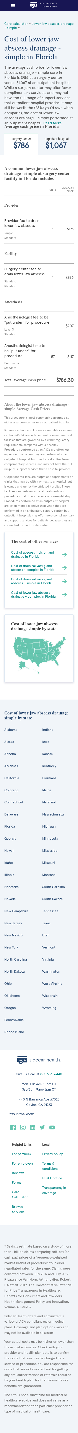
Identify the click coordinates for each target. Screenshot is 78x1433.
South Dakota (52, 899)
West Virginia (52, 983)
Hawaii (9, 850)
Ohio (8, 983)
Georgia (10, 838)
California (11, 778)
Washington (51, 971)
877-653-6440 (51, 1074)
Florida (9, 826)
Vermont (48, 947)
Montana (48, 875)
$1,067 (56, 143)
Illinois (9, 875)
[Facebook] (13, 1129)
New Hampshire (16, 911)
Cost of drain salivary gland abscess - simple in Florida (31, 581)
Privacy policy (52, 1154)
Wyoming (49, 1008)
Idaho (8, 863)
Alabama (10, 730)
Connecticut (13, 802)
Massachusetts (53, 814)
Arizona (10, 754)
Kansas (47, 754)
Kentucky (49, 766)
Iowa (45, 742)
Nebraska (11, 887)
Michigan (49, 826)
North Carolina (15, 959)
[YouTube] (52, 1129)
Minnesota (50, 838)
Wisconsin (50, 996)
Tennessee (50, 911)
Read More (52, 123)
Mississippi (50, 850)
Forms (16, 1182)
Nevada (10, 899)
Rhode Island (14, 1032)
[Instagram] (22, 1129)
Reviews (18, 1173)
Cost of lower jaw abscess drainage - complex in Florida (33, 594)
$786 (21, 143)
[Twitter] (42, 1129)
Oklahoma (12, 996)
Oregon (10, 1008)
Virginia (48, 959)
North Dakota (14, 971)
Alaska (9, 742)
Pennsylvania (14, 1020)
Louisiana (49, 778)
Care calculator (16, 23)
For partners (21, 1154)
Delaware (11, 814)
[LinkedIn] (32, 1129)
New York (11, 947)
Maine (46, 790)
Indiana (47, 730)
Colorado (11, 790)
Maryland (49, 802)
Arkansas (11, 766)
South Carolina (53, 887)
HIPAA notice (52, 1178)
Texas (46, 923)
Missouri (48, 863)
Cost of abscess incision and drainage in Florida (32, 554)
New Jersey (13, 923)
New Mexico (13, 935)
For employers (23, 1163)
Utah (45, 935)
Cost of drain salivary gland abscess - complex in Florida (32, 568)
